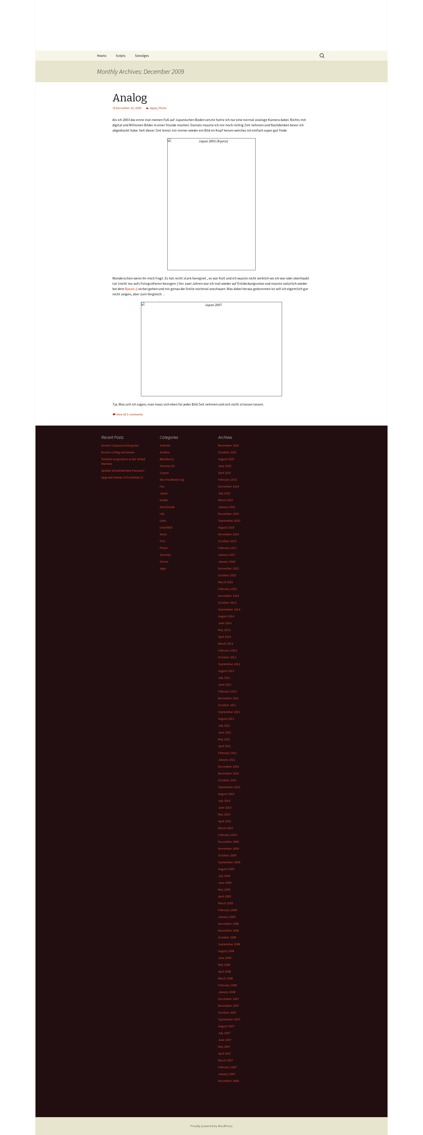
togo (163, 568)
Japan (153, 108)
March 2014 (225, 644)
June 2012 (224, 685)
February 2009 (227, 910)
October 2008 (227, 937)
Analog (129, 97)
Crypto (164, 473)
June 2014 (224, 623)
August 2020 (226, 527)
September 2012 (229, 664)
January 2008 (226, 992)
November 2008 (228, 930)
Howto (101, 56)
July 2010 (224, 801)
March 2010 (225, 828)
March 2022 (225, 500)
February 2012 (227, 691)
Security (165, 555)
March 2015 (225, 582)
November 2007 (228, 1006)
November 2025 (228, 445)
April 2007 (224, 1053)
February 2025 (227, 480)
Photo (163, 108)
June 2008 (224, 958)
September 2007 (229, 1019)
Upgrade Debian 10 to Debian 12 (122, 477)
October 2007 (227, 1012)
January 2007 (226, 1074)
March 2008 (225, 978)
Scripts (121, 56)
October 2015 (227, 575)
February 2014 (227, 650)
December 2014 (228, 596)
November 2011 (228, 698)
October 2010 (227, 780)
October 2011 (227, 705)
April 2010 (224, 821)
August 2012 (226, 671)
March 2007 (225, 1060)
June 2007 (224, 1040)
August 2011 (226, 719)
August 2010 (226, 794)
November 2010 (228, 773)
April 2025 (224, 473)
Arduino (165, 452)
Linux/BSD (166, 527)
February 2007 (227, 1067)
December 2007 (228, 999)
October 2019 (227, 541)
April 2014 (224, 637)
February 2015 (227, 589)
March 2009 (225, 903)
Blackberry (167, 459)
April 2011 (224, 746)
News (163, 534)
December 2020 (228, 514)
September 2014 (229, 609)
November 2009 (228, 848)
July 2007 (224, 1033)
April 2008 (224, 971)
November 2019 (228, 534)
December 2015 (228, 568)
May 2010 (224, 814)
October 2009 (227, 855)
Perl (162, 541)
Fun (162, 486)
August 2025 (226, 459)
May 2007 (224, 1047)
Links (163, 521)
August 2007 (226, 1026)
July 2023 (224, 493)
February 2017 (227, 548)
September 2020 (229, 521)
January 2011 (226, 760)
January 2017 (226, 555)
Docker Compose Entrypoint (120, 445)
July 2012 (224, 678)
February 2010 (227, 835)
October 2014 (227, 603)
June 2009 (224, 883)
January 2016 (226, 562)
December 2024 (228, 486)
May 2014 (224, 630)
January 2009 (226, 917)
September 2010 (229, 787)
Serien (164, 562)
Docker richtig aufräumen (118, 452)
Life (162, 514)
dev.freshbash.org (172, 480)
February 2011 (227, 753)
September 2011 (229, 712)
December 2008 (228, 924)
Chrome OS (167, 466)
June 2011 (224, 732)
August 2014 (226, 616)
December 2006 (228, 1081)
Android (165, 445)
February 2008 (227, 985)
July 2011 (224, 726)
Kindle (164, 500)
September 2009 (229, 862)
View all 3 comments (129, 414)
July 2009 (224, 876)
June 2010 (224, 807)
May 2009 (224, 889)
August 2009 (226, 869)
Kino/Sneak (167, 507)
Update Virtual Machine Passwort (122, 471)
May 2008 (224, 965)
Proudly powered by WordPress (211, 1126)
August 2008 (226, 951)
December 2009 (228, 842)
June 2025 (224, 466)
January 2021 (226, 507)
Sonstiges (142, 56)
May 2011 (224, 739)
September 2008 (229, 944)
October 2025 (227, 452)
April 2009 (224, 896)
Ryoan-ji (130, 289)
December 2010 (228, 766)
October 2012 (227, 657)
